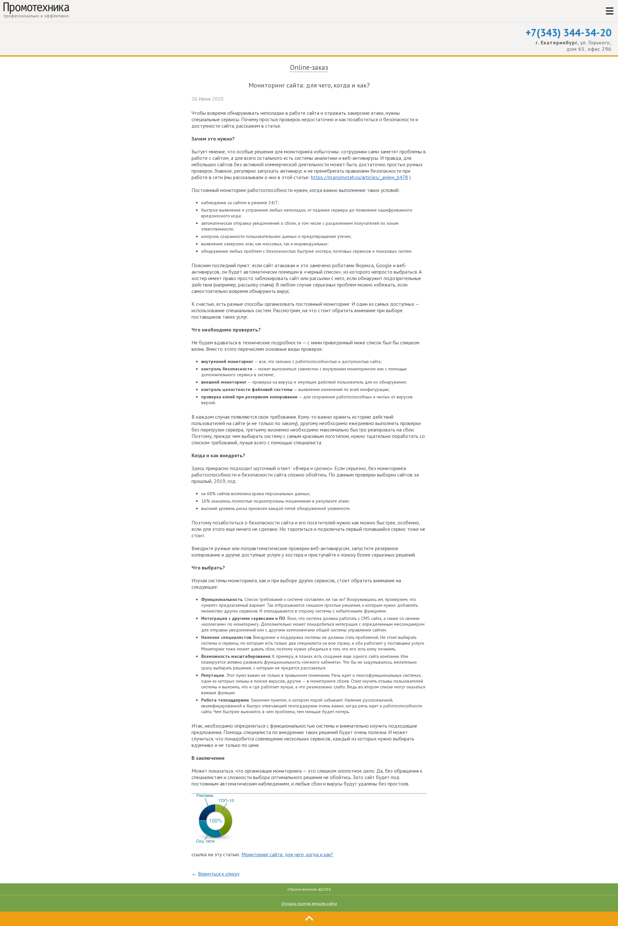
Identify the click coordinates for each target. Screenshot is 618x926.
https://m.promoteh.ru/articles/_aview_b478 (359, 177)
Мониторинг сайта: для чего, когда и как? (287, 854)
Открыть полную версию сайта (309, 903)
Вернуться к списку (218, 873)
